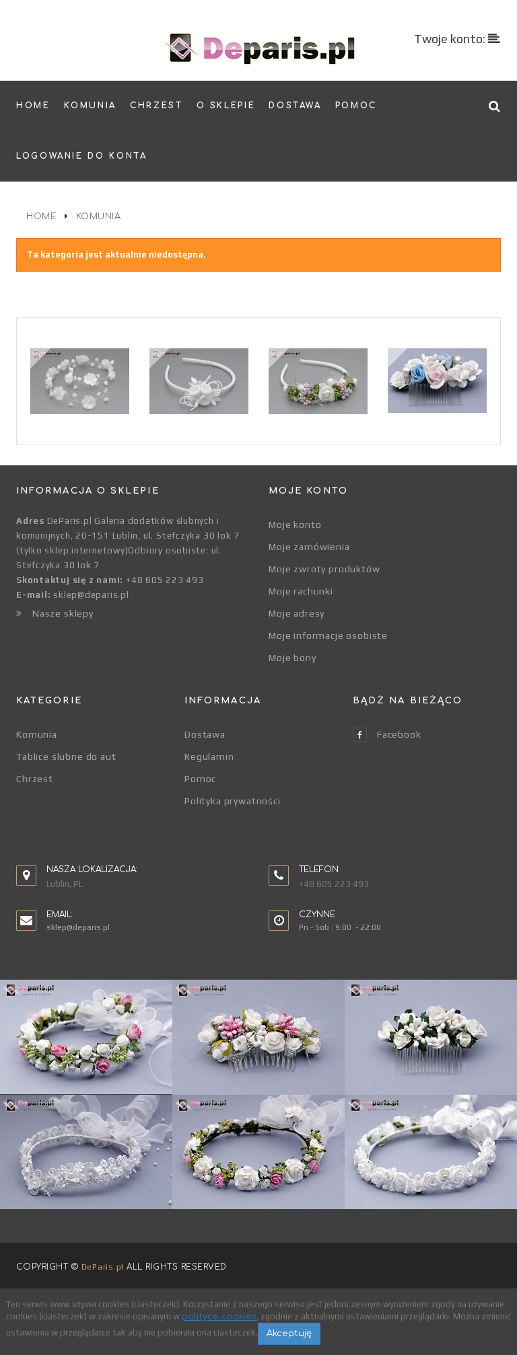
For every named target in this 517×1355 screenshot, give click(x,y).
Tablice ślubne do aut (66, 756)
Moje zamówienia (309, 546)
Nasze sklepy (63, 613)
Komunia (36, 734)
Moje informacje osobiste (328, 635)
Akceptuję (289, 1333)
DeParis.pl (102, 1267)
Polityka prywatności (232, 801)
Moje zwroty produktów (324, 569)
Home (41, 216)
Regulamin (209, 756)
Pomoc (200, 778)
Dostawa (205, 734)
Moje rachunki (301, 591)
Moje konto (295, 524)
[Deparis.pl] (258, 47)
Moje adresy (296, 613)
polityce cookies (219, 1316)
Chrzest (34, 778)
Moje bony (292, 657)
